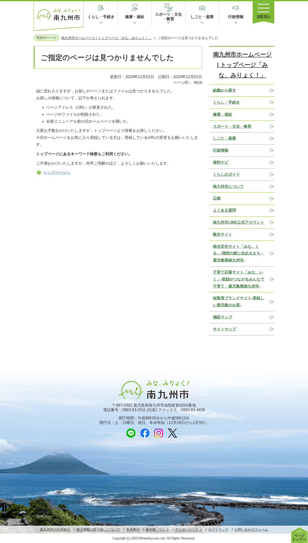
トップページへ (56, 172)
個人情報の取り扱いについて (98, 529)
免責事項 (133, 529)
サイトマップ (218, 529)
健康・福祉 (134, 17)
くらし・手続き (101, 17)
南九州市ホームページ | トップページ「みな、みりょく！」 (106, 38)
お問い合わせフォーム (251, 529)
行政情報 (236, 17)
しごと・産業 (202, 17)
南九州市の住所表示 (55, 529)
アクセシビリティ (188, 529)
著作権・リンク (157, 529)
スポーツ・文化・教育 (168, 16)
